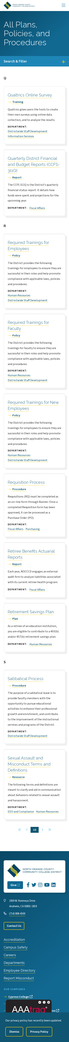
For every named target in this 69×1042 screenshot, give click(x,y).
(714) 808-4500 (17, 914)
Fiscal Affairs (37, 208)
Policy (16, 256)
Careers (10, 955)
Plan (15, 619)
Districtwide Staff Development (27, 131)
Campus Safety (16, 947)
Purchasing (33, 529)
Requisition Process (26, 482)
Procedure (19, 489)
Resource (18, 777)
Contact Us (14, 925)
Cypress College (18, 997)
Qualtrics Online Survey (30, 95)
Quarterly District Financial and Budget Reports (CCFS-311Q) (34, 164)
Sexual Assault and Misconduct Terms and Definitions (29, 764)
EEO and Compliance (21, 812)
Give (13, 885)
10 (36, 830)
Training (17, 102)
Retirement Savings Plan (31, 611)
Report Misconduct (19, 978)
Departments (14, 963)
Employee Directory (19, 970)
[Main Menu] (63, 5)
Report (17, 177)
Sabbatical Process (25, 678)
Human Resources (19, 295)
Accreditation (14, 940)
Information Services (21, 136)
